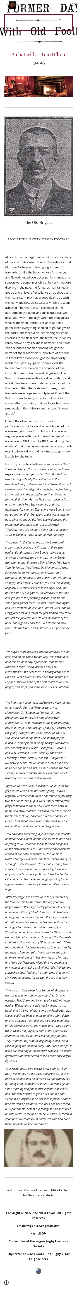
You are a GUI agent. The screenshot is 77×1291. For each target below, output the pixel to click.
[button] (4, 5)
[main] (38, 58)
